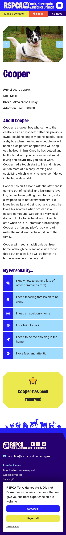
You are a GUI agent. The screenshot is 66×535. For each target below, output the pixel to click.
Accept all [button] (33, 508)
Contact (57, 13)
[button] (59, 44)
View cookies (12, 526)
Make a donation (14, 13)
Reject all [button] (33, 518)
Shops (39, 13)
